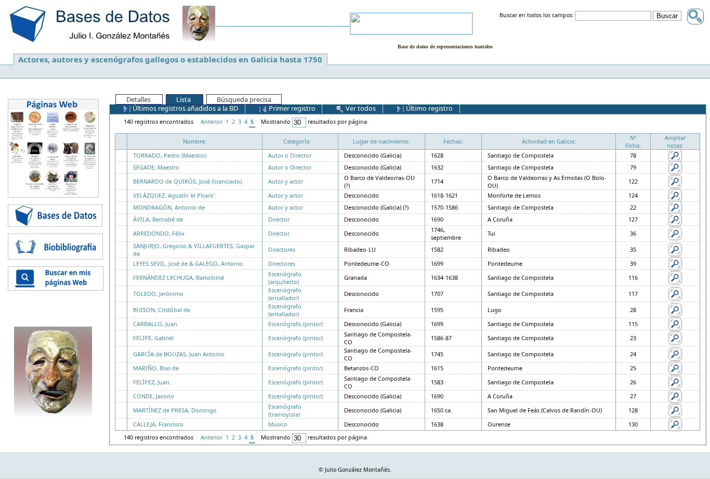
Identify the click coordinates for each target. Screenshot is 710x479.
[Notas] (675, 155)
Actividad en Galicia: (549, 141)
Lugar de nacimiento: (381, 141)
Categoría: (297, 141)
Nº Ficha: (633, 141)
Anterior (211, 121)
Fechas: (453, 141)
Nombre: (194, 141)
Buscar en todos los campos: (536, 15)
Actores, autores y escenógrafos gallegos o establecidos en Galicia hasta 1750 (170, 59)
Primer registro (291, 108)
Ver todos (360, 108)
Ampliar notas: (675, 141)
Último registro (428, 108)
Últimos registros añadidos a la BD (184, 108)
